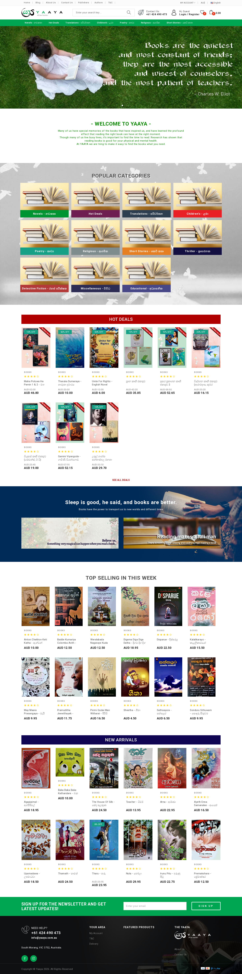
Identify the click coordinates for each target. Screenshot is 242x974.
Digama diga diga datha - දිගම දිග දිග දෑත (135, 641)
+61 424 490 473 (156, 14)
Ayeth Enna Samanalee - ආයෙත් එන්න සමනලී (205, 803)
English (217, 3)
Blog (38, 2)
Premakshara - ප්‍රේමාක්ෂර (202, 875)
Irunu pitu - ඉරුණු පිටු (170, 875)
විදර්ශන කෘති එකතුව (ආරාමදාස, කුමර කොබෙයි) (206, 383)
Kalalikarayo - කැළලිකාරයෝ (198, 641)
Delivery (93, 943)
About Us (51, 2)
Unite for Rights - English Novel (102, 383)
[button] (119, 105)
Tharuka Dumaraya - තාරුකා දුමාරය (69, 383)
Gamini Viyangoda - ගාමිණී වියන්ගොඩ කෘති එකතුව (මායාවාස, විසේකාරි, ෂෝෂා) (69, 458)
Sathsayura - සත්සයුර (164, 712)
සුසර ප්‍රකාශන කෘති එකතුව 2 (170, 383)
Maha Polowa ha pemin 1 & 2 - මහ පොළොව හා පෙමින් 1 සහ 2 (35, 383)
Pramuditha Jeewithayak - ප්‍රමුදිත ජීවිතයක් (66, 712)
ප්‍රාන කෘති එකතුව (136, 381)
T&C (110, 2)
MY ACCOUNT (187, 3)
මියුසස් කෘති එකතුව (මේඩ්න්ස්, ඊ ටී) (35, 458)
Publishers (83, 2)
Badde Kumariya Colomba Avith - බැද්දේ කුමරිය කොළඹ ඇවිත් (66, 641)
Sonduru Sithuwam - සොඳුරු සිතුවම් (201, 712)
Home (27, 2)
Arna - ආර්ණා (168, 801)
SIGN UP (206, 906)
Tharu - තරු (99, 873)
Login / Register (189, 14)
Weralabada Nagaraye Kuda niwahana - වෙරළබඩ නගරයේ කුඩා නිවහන (100, 641)
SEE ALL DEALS (121, 480)
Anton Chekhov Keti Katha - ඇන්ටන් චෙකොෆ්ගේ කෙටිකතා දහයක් (35, 641)
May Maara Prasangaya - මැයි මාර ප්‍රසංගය (34, 712)
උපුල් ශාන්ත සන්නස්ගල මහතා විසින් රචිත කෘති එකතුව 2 (102, 458)
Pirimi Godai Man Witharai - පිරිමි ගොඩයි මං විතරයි (100, 712)
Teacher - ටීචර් (134, 801)
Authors (98, 2)
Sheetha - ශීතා (132, 710)
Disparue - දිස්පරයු (167, 639)
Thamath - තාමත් (68, 873)
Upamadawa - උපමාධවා (32, 875)
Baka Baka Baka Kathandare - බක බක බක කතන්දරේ (68, 792)
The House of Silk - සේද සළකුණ (103, 803)
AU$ (203, 3)
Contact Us (67, 2)
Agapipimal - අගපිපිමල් (31, 803)
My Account (96, 933)
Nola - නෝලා (134, 873)
